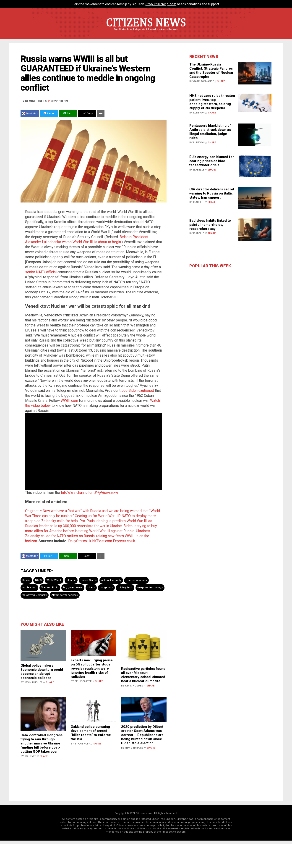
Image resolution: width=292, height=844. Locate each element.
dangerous (106, 587)
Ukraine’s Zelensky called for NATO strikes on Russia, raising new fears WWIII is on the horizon (87, 536)
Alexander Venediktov (65, 595)
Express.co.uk (124, 541)
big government (73, 587)
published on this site (148, 828)
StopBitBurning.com (161, 4)
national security (111, 580)
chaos (91, 587)
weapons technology (150, 587)
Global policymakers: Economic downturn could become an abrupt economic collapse (42, 671)
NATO (38, 580)
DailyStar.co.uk (79, 541)
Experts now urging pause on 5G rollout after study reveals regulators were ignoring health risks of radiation (92, 668)
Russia (26, 580)
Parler (50, 113)
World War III (54, 580)
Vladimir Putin (49, 587)
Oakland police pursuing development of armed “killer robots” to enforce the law (91, 733)
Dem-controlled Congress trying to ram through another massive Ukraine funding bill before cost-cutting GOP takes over (42, 743)
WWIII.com (69, 400)
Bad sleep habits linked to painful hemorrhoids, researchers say (210, 224)
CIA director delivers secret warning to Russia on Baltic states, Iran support (211, 193)
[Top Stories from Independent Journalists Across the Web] (146, 32)
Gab (68, 113)
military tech (125, 587)
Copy (89, 113)
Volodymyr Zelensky (34, 595)
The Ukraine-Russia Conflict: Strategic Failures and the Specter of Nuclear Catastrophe (211, 70)
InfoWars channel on (89, 492)
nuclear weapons (136, 580)
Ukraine (71, 580)
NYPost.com (102, 541)
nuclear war (29, 587)
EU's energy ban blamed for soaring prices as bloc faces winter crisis (211, 161)
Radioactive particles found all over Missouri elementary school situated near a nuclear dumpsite (143, 675)
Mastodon (32, 113)
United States (88, 580)
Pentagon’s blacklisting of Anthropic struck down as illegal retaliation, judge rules (210, 132)
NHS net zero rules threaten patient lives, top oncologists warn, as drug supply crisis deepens (212, 102)
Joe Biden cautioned (137, 390)
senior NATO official (41, 272)
